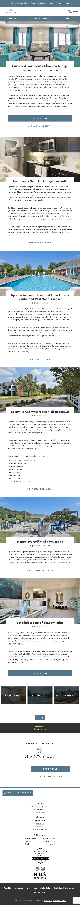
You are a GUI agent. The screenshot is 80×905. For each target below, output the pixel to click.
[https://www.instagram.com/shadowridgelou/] (42, 717)
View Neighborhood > (40, 489)
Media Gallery (45, 888)
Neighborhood (31, 888)
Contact (13, 18)
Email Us (40, 826)
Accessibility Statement (59, 900)
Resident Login (39, 892)
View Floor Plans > (40, 242)
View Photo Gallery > (40, 570)
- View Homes (62, 3)
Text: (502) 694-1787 (40, 829)
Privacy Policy (48, 900)
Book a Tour (40, 118)
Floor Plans (40, 18)
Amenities (19, 888)
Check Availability (39, 126)
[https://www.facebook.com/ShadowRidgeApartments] (37, 717)
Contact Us (69, 888)
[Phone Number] (70, 11)
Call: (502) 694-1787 (40, 820)
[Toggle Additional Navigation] (74, 11)
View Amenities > (40, 359)
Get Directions (40, 812)
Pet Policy (58, 888)
